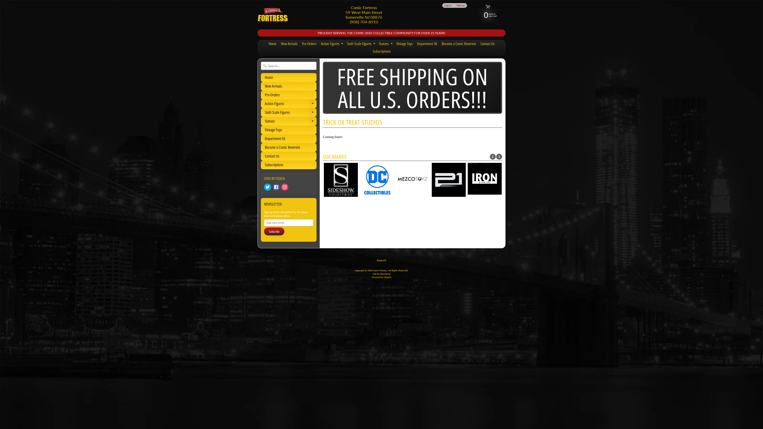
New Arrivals (289, 43)
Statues (386, 44)
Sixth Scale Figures (361, 44)
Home (272, 43)
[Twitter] (267, 187)
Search (381, 260)
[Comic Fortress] (273, 14)
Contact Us (487, 43)
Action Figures (332, 44)
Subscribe (274, 231)
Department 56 (427, 43)
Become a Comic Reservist (459, 43)
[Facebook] (276, 187)
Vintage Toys (404, 43)
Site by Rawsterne (381, 273)
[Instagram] (284, 187)
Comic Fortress (380, 270)
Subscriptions (382, 51)
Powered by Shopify (381, 277)
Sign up (461, 5)
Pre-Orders (309, 43)
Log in (447, 5)
